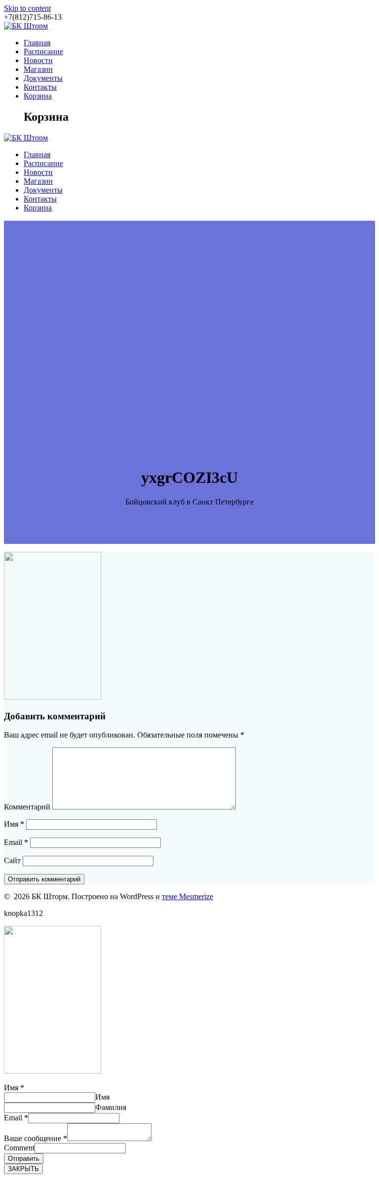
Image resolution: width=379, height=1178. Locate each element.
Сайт (12, 860)
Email (16, 842)
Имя (14, 824)
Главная (37, 42)
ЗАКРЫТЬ (23, 1169)
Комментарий (27, 807)
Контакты (40, 87)
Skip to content (27, 8)
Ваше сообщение (35, 1138)
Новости (38, 60)
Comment (19, 1148)
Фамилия (110, 1107)
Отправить (23, 1158)
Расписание (43, 51)
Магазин (38, 69)
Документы (43, 78)
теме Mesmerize (187, 896)
